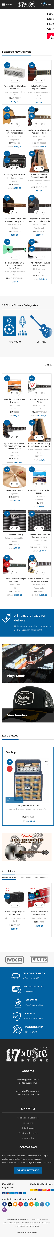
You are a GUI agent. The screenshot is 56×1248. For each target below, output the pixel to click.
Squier (39, 139)
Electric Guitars (39, 136)
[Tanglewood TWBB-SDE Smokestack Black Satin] (39, 205)
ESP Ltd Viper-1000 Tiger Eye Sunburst (15, 580)
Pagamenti (28, 1123)
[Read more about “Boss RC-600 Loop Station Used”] (36, 905)
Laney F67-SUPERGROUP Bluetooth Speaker (39, 536)
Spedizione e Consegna (28, 1118)
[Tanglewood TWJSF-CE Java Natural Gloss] (14, 116)
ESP (39, 408)
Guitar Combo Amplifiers (14, 92)
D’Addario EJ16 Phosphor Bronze (39, 492)
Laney (14, 181)
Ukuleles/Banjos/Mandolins (39, 92)
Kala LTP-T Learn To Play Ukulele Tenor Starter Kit (39, 445)
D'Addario (14, 408)
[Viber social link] (4, 1209)
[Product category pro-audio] (14, 329)
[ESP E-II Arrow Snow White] (39, 385)
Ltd (39, 272)
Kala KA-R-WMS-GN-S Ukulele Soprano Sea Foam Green (14, 266)
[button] (12, 80)
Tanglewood (14, 139)
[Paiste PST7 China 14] (14, 476)
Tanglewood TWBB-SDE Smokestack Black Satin (39, 220)
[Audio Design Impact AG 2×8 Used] (14, 897)
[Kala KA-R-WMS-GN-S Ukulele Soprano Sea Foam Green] (14, 249)
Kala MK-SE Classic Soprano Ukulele (39, 88)
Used (15, 94)
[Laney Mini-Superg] (14, 521)
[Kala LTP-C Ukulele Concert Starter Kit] (39, 161)
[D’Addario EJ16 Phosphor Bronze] (39, 476)
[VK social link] (42, 1204)
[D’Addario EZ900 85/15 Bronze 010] (14, 385)
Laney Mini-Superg (14, 534)
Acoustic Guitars (14, 136)
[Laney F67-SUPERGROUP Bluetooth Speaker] (39, 521)
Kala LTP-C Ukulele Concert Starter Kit (39, 176)
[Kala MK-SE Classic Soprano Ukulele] (39, 72)
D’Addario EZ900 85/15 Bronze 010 (14, 401)
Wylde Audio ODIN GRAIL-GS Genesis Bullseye (39, 580)
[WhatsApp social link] (36, 1204)
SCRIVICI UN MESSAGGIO (28, 1170)
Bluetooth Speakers (39, 540)
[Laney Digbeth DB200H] (14, 161)
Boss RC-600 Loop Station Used (39, 913)
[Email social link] (15, 1204)
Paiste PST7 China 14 (15, 490)
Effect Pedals (36, 918)
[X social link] (10, 1204)
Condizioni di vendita (28, 1133)
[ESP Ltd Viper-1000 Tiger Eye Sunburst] (14, 565)
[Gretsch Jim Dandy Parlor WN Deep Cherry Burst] (14, 205)
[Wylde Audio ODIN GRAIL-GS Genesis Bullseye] (39, 565)
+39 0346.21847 (33, 1094)
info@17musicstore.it (31, 1091)
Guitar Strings (14, 405)
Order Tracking (28, 1128)
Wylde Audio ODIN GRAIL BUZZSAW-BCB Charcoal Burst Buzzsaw (15, 446)
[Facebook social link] (4, 1204)
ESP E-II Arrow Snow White (39, 401)
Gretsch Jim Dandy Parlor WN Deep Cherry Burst (14, 220)
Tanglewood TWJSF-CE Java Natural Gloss (14, 132)
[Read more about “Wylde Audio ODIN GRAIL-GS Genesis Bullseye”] (36, 572)
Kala (39, 95)
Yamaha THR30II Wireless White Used (15, 88)
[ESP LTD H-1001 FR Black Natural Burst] (39, 249)
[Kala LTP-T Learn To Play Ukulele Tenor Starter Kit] (39, 430)
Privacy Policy (28, 1138)
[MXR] (14, 959)
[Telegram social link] (47, 1204)
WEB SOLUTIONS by (26, 1232)
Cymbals (14, 493)
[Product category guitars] (41, 329)
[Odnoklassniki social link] (31, 1204)
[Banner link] (28, 663)
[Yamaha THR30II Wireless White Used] (14, 72)
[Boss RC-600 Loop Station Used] (39, 897)
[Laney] (39, 959)
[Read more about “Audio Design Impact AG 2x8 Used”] (12, 905)
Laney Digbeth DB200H (14, 174)
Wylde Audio (14, 455)
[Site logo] (27, 4)
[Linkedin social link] (26, 1204)
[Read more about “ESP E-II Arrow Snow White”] (36, 393)
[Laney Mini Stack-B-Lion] (28, 780)
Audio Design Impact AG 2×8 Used (14, 913)
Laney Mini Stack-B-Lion (28, 805)
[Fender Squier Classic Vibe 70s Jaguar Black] (39, 116)
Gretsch (14, 228)
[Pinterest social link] (20, 1204)
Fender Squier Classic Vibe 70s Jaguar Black (39, 132)
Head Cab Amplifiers (14, 178)
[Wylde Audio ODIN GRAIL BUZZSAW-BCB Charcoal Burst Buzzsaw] (14, 430)
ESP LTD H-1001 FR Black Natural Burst (39, 264)
